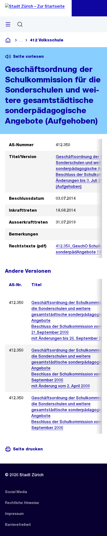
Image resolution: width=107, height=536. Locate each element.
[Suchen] (20, 24)
